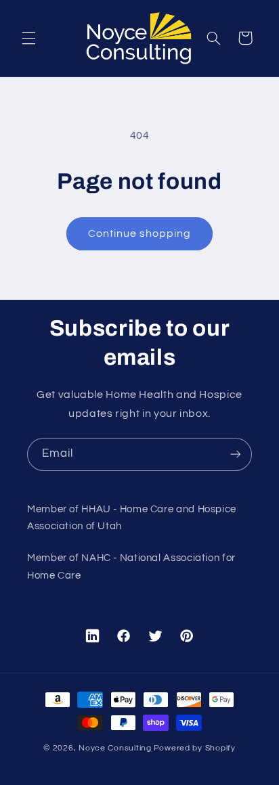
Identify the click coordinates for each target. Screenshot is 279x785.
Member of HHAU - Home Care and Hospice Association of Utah (131, 518)
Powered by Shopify (195, 748)
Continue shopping (140, 233)
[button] (28, 37)
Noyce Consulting (115, 748)
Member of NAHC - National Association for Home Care (131, 567)
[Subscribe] (235, 454)
